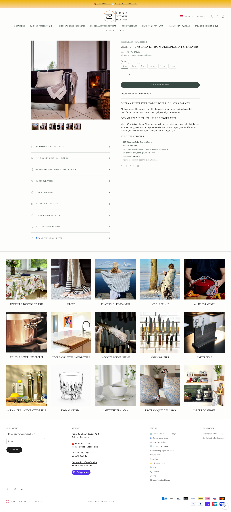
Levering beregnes (136, 55)
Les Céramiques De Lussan (103, 26)
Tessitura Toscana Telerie (134, 42)
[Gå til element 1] (35, 126)
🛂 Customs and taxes (159, 438)
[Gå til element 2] (43, 126)
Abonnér (14, 449)
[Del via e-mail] (138, 166)
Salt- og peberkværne (41, 26)
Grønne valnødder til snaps (213, 434)
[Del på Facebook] (127, 166)
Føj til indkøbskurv (160, 85)
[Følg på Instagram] (14, 489)
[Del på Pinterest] (134, 166)
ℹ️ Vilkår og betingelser (159, 446)
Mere (122, 30)
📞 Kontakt (154, 472)
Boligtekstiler (129, 26)
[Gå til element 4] (60, 126)
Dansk (200, 16)
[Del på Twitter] (130, 166)
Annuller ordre (155, 455)
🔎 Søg (153, 476)
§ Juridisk (154, 459)
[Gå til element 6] (78, 126)
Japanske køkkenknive (206, 26)
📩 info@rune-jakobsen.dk (124, 4)
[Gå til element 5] (69, 126)
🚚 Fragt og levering (158, 442)
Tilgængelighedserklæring (160, 480)
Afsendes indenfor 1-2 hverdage (136, 93)
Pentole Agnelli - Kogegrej (71, 26)
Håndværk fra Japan (152, 26)
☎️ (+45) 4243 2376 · (102, 4)
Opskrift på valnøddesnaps (214, 438)
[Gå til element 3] (52, 126)
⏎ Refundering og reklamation (162, 451)
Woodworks (19, 26)
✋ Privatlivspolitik (157, 463)
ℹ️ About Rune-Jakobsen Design (163, 434)
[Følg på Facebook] (7, 489)
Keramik (110, 30)
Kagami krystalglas (179, 26)
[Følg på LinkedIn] (21, 489)
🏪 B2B (153, 467)
